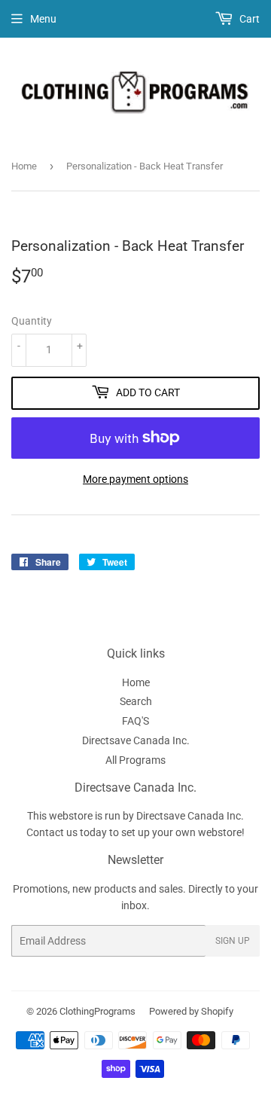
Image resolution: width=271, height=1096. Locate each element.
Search (136, 701)
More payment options (135, 479)
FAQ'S (135, 721)
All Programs (135, 760)
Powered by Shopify (191, 1011)
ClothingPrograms (97, 1011)
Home (24, 166)
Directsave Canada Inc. (136, 740)
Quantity (31, 321)
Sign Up (232, 941)
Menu (43, 19)
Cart (248, 19)
